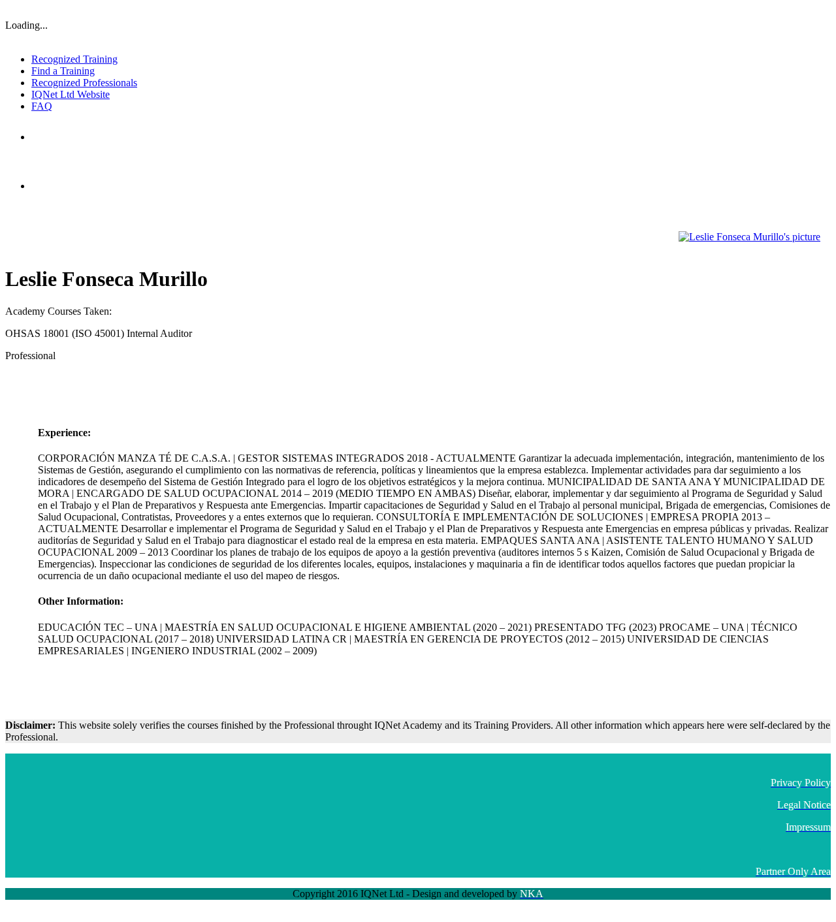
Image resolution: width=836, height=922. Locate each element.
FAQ (41, 106)
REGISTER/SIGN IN (795, 10)
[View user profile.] (749, 236)
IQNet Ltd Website (70, 94)
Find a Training (63, 70)
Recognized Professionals (84, 82)
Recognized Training (74, 59)
